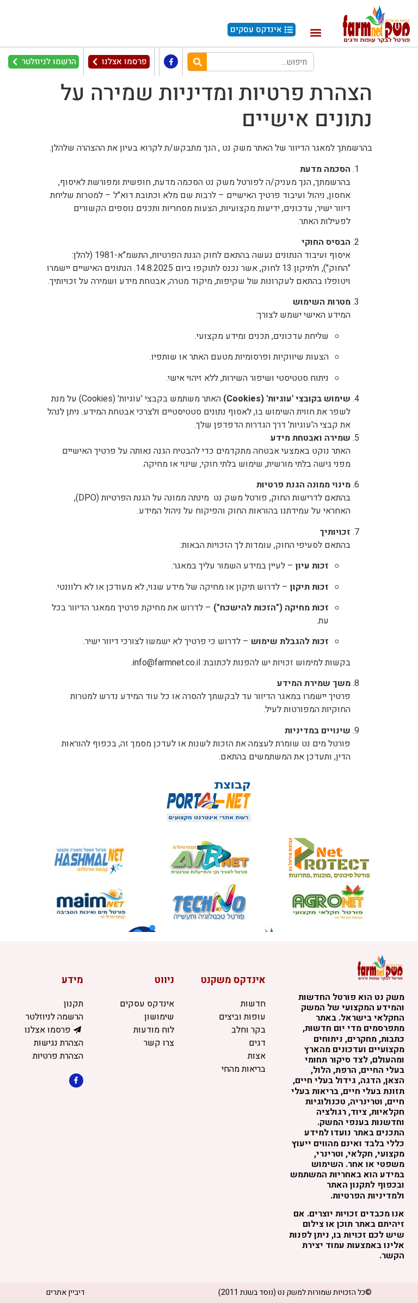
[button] (315, 32)
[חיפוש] (197, 62)
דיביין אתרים (65, 1292)
